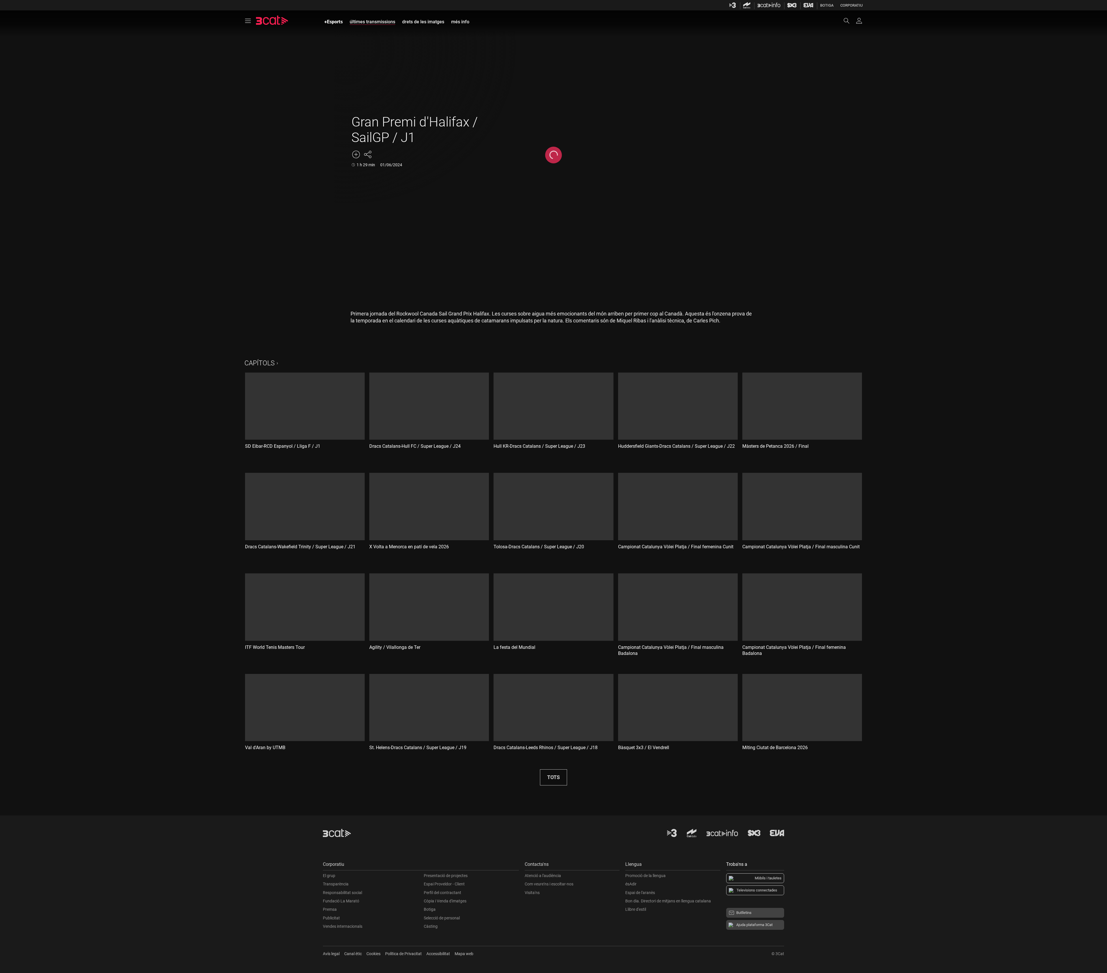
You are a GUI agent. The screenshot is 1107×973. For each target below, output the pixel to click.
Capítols (259, 363)
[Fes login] (859, 20)
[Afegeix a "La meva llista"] (356, 154)
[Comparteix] (367, 154)
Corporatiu (851, 5)
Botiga (826, 5)
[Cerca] (849, 20)
